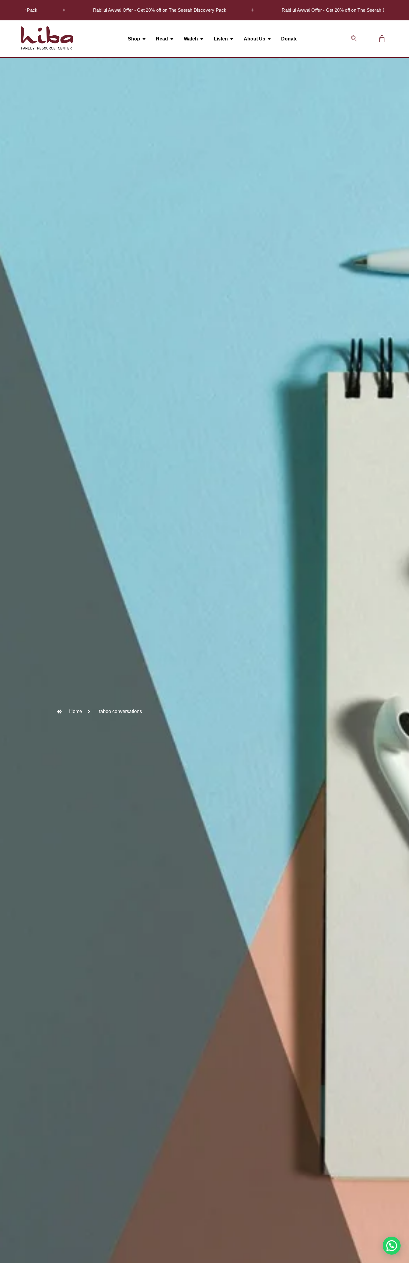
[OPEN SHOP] (144, 39)
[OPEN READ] (171, 39)
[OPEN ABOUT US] (269, 39)
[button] (354, 39)
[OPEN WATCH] (201, 39)
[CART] (381, 39)
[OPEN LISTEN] (231, 39)
